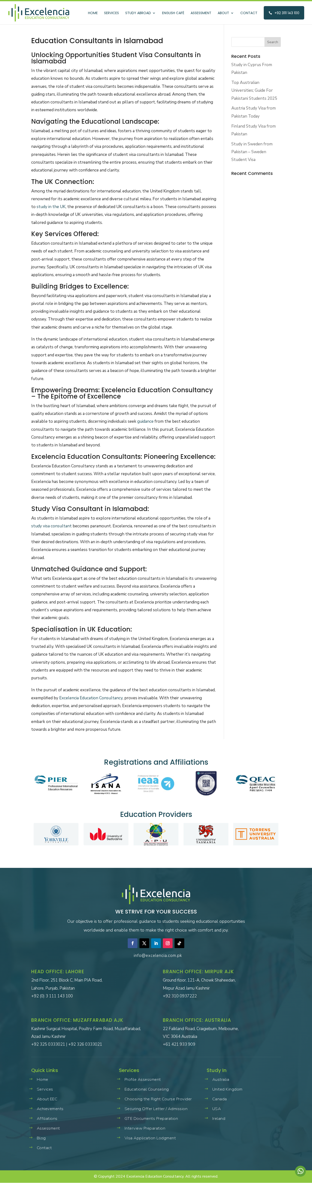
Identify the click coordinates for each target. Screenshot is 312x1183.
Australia (220, 1079)
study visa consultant (51, 526)
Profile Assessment (143, 1079)
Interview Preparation (145, 1128)
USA (216, 1109)
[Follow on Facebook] (132, 943)
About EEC (47, 1099)
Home (93, 13)
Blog (41, 1138)
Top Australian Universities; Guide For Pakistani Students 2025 (254, 90)
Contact (248, 13)
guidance (145, 421)
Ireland (218, 1118)
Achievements (50, 1109)
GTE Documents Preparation (151, 1118)
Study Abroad (138, 13)
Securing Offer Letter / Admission (156, 1109)
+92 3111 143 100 (286, 12)
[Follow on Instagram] (168, 943)
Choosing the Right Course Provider (158, 1099)
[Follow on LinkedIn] (156, 943)
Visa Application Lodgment (150, 1138)
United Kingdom (227, 1089)
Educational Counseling (147, 1089)
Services (111, 13)
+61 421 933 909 (179, 1044)
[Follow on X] (144, 943)
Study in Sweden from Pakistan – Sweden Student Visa (252, 152)
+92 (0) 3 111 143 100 (52, 996)
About (223, 13)
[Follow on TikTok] (179, 943)
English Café (173, 13)
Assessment (201, 13)
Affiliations (47, 1118)
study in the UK (51, 207)
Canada (219, 1099)
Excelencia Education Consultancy (91, 698)
